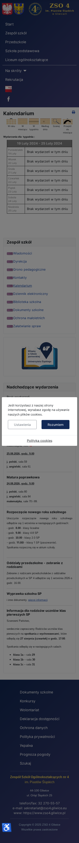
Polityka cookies (39, 441)
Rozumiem (56, 425)
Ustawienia (22, 425)
